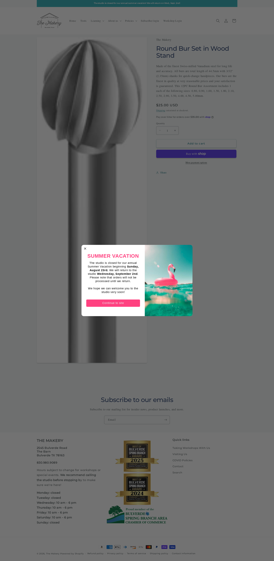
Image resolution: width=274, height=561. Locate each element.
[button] (85, 248)
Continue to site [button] (113, 303)
